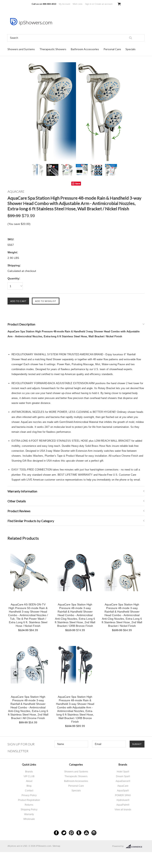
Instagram (93, 832)
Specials (130, 49)
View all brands (123, 809)
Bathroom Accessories (85, 49)
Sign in (88, 4)
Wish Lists (78, 4)
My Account (64, 4)
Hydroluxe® (123, 800)
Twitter (63, 832)
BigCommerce (135, 846)
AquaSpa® (123, 790)
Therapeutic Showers (52, 49)
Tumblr (78, 832)
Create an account (103, 4)
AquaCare (122, 785)
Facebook (56, 832)
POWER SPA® (123, 795)
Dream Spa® (123, 776)
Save (77, 183)
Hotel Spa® (123, 771)
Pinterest (71, 832)
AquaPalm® (122, 804)
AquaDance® (123, 781)
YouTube (86, 832)
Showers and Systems (21, 49)
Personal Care (112, 49)
